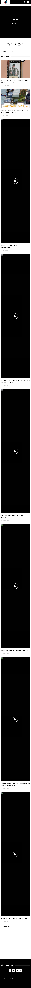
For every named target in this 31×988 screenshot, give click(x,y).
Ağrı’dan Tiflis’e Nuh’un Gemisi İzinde (14, 918)
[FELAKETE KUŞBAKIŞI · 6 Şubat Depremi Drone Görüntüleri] (15, 316)
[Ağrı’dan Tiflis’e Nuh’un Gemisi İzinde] (15, 854)
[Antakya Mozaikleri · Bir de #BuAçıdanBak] (15, 181)
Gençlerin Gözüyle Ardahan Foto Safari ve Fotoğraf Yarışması (14, 111)
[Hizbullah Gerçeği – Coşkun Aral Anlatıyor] (15, 451)
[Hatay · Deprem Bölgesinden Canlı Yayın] (15, 586)
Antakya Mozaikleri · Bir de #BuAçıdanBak (10, 246)
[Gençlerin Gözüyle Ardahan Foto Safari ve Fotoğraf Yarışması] (15, 98)
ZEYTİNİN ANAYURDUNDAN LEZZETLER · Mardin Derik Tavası (15, 784)
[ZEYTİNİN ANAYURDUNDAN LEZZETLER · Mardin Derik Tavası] (15, 719)
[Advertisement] (15, 942)
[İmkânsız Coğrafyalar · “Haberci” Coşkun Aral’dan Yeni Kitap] (15, 69)
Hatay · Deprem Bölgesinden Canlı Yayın (15, 650)
